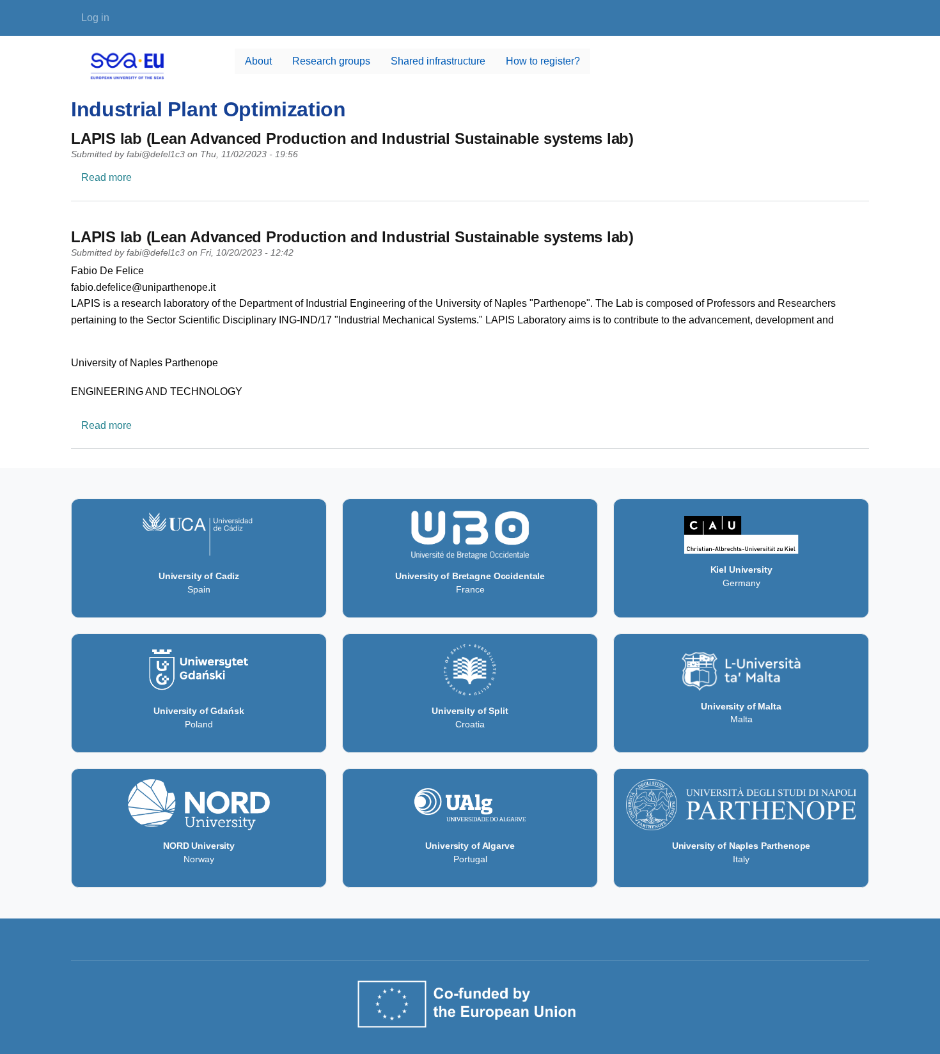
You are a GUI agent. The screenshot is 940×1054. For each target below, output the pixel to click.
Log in (95, 17)
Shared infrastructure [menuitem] (438, 61)
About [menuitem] (258, 61)
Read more (106, 177)
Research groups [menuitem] (331, 61)
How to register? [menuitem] (543, 61)
